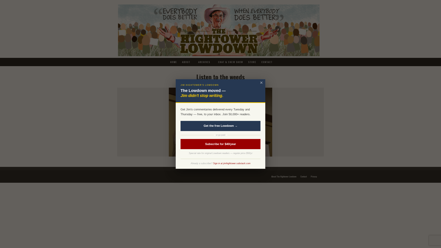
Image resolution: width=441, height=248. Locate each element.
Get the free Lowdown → (221, 125)
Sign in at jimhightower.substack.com (231, 163)
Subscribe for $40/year (220, 144)
